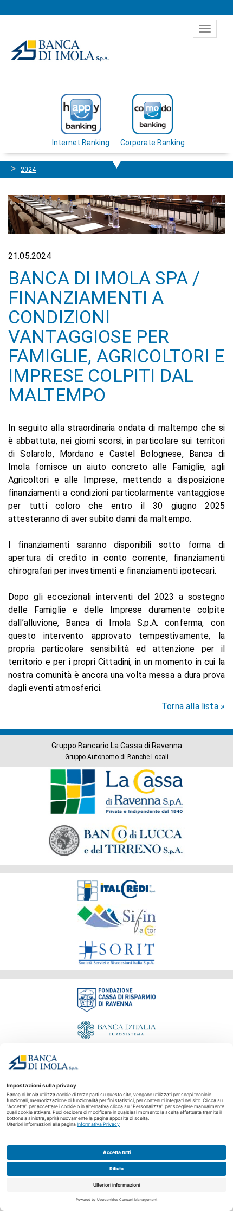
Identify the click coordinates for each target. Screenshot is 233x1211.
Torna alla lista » (193, 706)
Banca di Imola (59, 50)
